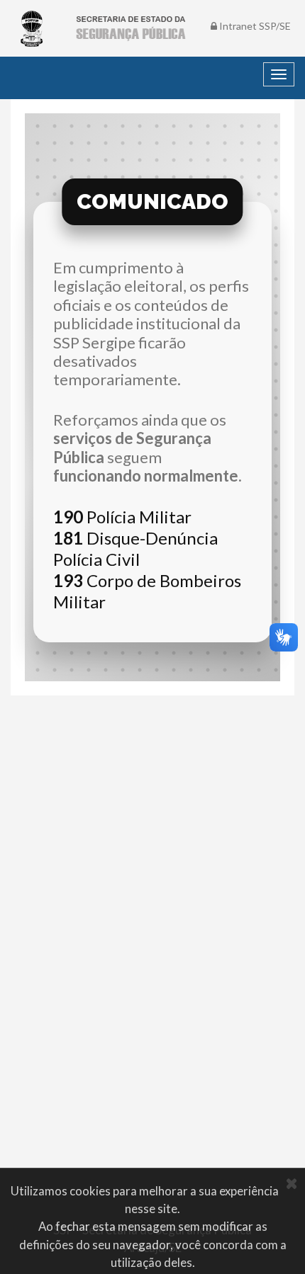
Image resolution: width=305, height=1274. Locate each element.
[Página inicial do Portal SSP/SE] (130, 28)
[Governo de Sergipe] (32, 28)
